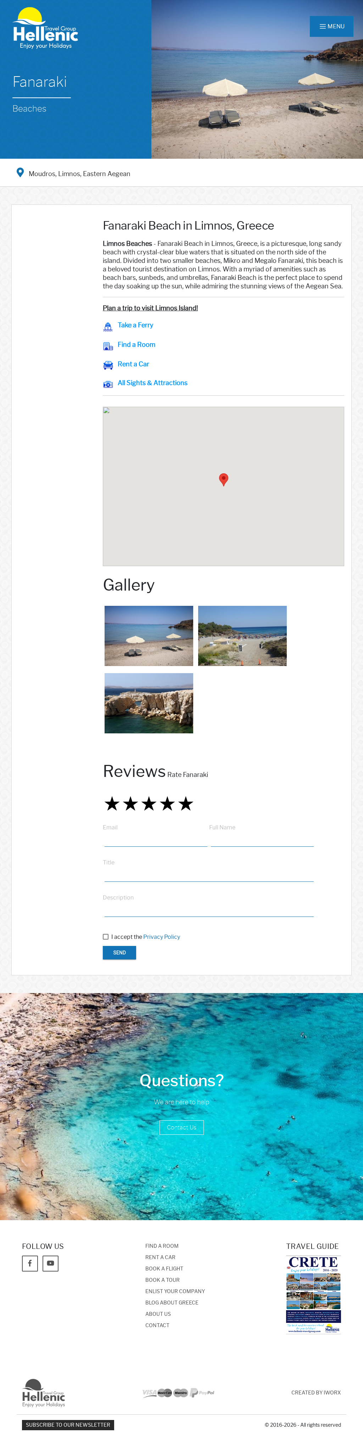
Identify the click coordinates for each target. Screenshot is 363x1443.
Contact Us (181, 1127)
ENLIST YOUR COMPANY (175, 1292)
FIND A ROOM (162, 1246)
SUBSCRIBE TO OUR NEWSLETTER (68, 1425)
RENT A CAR (160, 1258)
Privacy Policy (161, 937)
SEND (119, 953)
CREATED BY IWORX (316, 1393)
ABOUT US (158, 1314)
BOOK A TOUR (162, 1280)
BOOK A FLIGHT (164, 1269)
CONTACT (157, 1326)
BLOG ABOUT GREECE (172, 1303)
